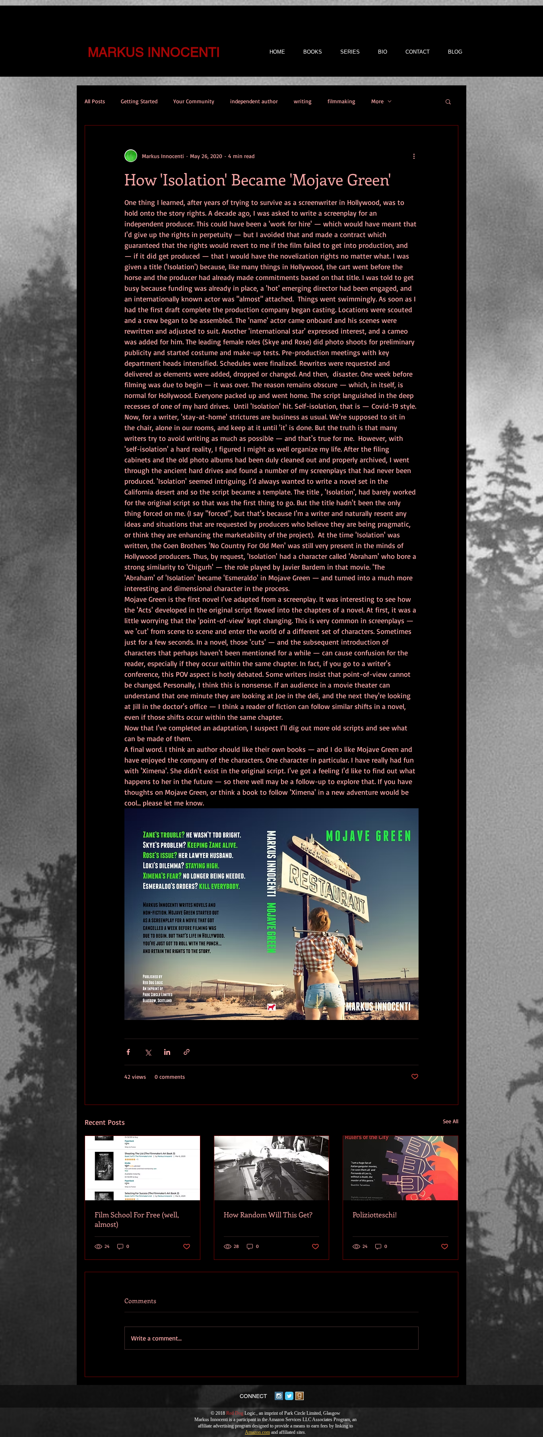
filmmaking (341, 101)
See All (450, 1121)
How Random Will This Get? (268, 1214)
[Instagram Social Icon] (279, 1396)
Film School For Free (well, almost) (137, 1219)
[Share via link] (186, 1052)
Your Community (193, 101)
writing (303, 101)
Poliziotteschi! (375, 1214)
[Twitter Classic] (289, 1396)
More (377, 101)
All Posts (95, 101)
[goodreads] (299, 1396)
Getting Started (139, 101)
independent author (254, 101)
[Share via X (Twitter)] (147, 1052)
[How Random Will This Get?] (271, 1168)
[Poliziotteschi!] (400, 1168)
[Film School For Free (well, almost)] (142, 1168)
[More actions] (414, 155)
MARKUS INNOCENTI (154, 52)
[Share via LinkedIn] (167, 1052)
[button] (448, 101)
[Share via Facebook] (128, 1052)
